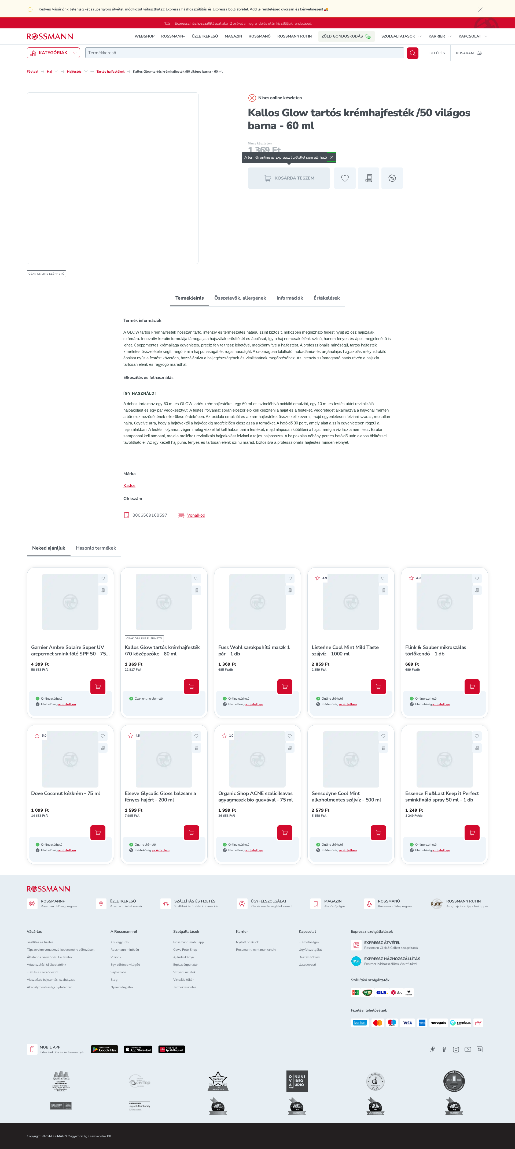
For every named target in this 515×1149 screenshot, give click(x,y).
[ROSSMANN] (48, 889)
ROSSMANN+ (173, 36)
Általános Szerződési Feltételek (49, 957)
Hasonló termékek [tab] (96, 548)
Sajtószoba (118, 972)
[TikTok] (432, 1049)
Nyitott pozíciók (247, 942)
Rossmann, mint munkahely (256, 949)
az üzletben (67, 704)
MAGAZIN (233, 36)
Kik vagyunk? (120, 942)
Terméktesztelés (184, 987)
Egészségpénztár (185, 965)
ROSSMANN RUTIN (294, 36)
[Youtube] (468, 1049)
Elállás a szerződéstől (42, 972)
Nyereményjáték (122, 987)
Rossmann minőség (125, 949)
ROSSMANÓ (260, 36)
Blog (114, 980)
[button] (401, 36)
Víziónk (116, 957)
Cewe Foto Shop (185, 949)
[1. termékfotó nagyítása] (112, 178)
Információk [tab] (290, 298)
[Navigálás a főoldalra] (50, 36)
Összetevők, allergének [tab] (240, 298)
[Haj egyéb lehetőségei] (56, 71)
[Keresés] (412, 53)
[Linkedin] (479, 1049)
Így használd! (139, 393)
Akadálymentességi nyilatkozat (49, 987)
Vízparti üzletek (184, 972)
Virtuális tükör (183, 980)
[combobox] (244, 52)
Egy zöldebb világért (125, 965)
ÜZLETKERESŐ (205, 36)
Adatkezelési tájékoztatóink (46, 965)
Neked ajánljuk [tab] (48, 548)
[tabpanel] (257, 418)
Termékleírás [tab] (189, 298)
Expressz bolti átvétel (230, 9)
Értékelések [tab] (327, 298)
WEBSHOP (144, 36)
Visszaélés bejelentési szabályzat (51, 980)
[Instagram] (456, 1049)
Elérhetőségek (309, 942)
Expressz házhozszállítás (186, 9)
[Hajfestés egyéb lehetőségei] (86, 71)
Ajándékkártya (183, 957)
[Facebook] (444, 1049)
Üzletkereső (307, 965)
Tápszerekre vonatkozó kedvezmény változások (60, 949)
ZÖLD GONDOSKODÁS (342, 36)
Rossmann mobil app (188, 942)
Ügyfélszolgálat (310, 949)
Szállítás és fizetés (40, 942)
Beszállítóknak (309, 957)
